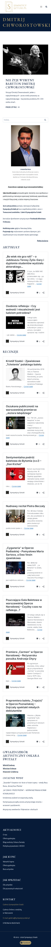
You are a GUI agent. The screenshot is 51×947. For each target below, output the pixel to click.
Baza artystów (8, 869)
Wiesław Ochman (9, 769)
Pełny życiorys (42, 241)
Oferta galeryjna (9, 838)
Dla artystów (7, 885)
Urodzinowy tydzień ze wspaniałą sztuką (18, 798)
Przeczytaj (13, 107)
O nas (5, 835)
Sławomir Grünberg (10, 772)
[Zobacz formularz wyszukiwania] (46, 7)
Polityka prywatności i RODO (14, 846)
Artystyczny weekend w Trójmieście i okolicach (20, 809)
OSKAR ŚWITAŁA (25, 169)
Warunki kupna (8, 862)
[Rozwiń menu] (41, 7)
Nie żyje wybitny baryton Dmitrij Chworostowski (20, 83)
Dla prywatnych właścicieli (13, 889)
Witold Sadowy (9, 765)
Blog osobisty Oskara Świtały (14, 842)
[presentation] (25, 60)
